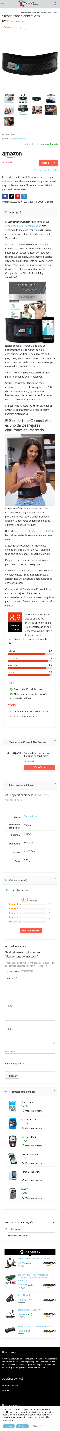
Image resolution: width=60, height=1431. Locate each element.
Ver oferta (48, 163)
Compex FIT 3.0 (29, 1119)
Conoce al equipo (10, 1385)
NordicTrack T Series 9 (29, 1309)
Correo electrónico (15, 1063)
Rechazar (22, 1426)
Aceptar (9, 1426)
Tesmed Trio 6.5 (29, 1154)
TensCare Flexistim (30, 1171)
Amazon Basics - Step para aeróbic (35, 1326)
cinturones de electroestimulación (23, 225)
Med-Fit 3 (26, 1189)
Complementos (13, 1229)
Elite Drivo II (24, 1295)
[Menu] (3, 4)
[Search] (55, 4)
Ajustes (36, 1426)
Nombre (10, 1051)
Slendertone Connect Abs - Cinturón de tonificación (38, 754)
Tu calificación (12, 971)
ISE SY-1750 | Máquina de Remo (34, 1258)
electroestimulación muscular (33, 531)
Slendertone (30, 816)
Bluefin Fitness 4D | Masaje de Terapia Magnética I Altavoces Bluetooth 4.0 (33, 1277)
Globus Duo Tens (29, 1102)
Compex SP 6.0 (28, 1137)
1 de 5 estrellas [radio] (22, 970)
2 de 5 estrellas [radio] (23, 970)
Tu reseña (11, 977)
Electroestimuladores (18, 139)
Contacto (6, 1390)
